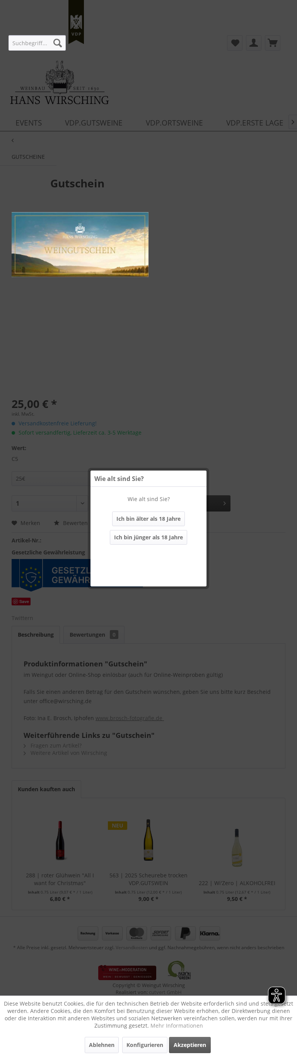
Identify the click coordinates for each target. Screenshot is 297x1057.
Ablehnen (101, 1045)
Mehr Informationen (176, 1025)
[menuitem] (37, 43)
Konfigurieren (144, 1045)
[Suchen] (58, 43)
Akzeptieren (190, 1045)
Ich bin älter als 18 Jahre (148, 518)
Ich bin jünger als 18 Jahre (148, 537)
